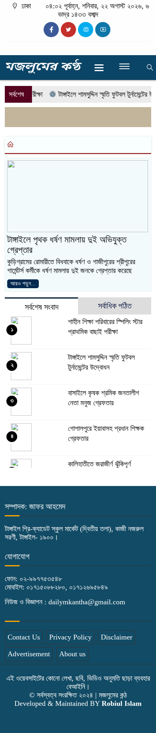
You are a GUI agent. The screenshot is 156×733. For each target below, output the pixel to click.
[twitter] (68, 29)
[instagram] (85, 29)
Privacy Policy (70, 637)
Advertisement (29, 654)
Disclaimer (116, 637)
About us (72, 654)
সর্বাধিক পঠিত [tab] (115, 305)
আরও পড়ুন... (23, 284)
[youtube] (102, 29)
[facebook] (51, 29)
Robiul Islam (122, 703)
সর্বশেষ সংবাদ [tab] (41, 307)
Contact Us (24, 637)
